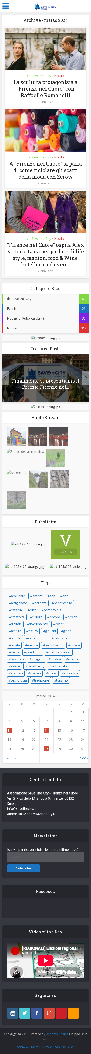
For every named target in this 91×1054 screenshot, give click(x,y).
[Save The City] (45, 5)
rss (73, 1013)
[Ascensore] (17, 472)
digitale (16, 624)
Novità (59, 76)
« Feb (11, 758)
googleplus (49, 1013)
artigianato (19, 603)
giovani (50, 631)
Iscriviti (35, 1046)
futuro (33, 631)
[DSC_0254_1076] (59, 479)
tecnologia (19, 680)
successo (71, 673)
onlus (15, 652)
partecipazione (60, 652)
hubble (16, 638)
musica (32, 645)
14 (47, 730)
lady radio (61, 638)
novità (75, 645)
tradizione (41, 680)
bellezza (41, 603)
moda (15, 645)
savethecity (35, 666)
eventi (59, 624)
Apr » (84, 758)
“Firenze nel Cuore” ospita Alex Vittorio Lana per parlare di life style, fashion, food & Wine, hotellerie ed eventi (45, 254)
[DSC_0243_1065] (16, 500)
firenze (16, 631)
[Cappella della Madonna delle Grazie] (16, 436)
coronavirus (52, 610)
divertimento (38, 624)
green (67, 631)
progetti (38, 659)
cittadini (17, 610)
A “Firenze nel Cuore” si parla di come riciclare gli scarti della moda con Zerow (45, 170)
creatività (18, 617)
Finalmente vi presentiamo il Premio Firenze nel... (45, 384)
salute (15, 666)
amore (37, 596)
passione (17, 659)
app (52, 596)
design (72, 617)
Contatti (22, 1046)
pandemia (33, 652)
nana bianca (54, 645)
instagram (12, 1013)
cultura (37, 617)
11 (9, 730)
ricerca (73, 659)
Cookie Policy (64, 1046)
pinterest (61, 1013)
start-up (17, 673)
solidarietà (59, 666)
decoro (54, 617)
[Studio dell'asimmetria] (25, 451)
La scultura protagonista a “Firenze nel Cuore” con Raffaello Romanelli (45, 89)
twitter (24, 1013)
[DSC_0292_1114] (38, 479)
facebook (37, 1013)
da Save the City (39, 76)
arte (66, 596)
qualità (56, 659)
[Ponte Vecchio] (37, 436)
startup (35, 673)
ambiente (18, 596)
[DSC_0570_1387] (55, 458)
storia (52, 673)
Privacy (47, 1046)
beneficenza (63, 603)
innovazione (37, 638)
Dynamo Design (57, 1034)
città (33, 610)
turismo (62, 680)
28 (47, 748)
